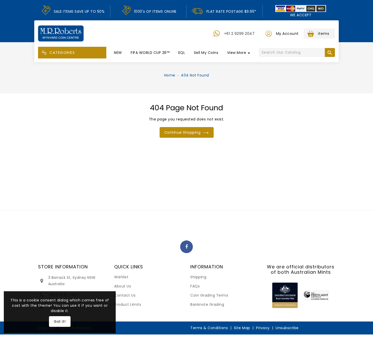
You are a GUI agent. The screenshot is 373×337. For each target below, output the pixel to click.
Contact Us (124, 295)
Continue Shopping (182, 132)
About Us (122, 286)
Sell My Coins (206, 52)
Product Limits (127, 304)
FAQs (195, 286)
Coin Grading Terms (209, 295)
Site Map (242, 327)
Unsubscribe (287, 327)
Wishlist (121, 277)
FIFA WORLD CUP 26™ (150, 52)
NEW (118, 52)
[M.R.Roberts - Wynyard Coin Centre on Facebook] (186, 247)
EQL (181, 52)
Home (169, 75)
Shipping (198, 277)
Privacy (263, 327)
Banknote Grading (207, 304)
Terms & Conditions (209, 327)
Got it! (60, 321)
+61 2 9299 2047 (239, 33)
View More (236, 52)
